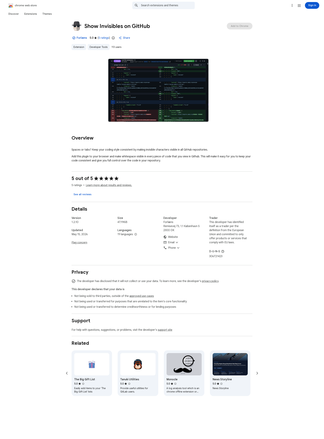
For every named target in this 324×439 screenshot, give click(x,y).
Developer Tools (98, 47)
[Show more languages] (136, 234)
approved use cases (141, 296)
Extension (79, 47)
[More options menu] (292, 5)
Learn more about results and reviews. (109, 185)
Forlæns (82, 38)
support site (165, 330)
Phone (172, 248)
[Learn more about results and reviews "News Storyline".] (221, 384)
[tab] (14, 14)
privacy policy (210, 281)
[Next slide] (257, 373)
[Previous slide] (66, 373)
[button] (299, 5)
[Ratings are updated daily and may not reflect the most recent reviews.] (113, 38)
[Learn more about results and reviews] (222, 251)
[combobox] (168, 5)
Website (173, 237)
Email (171, 242)
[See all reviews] (82, 194)
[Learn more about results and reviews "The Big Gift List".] (83, 384)
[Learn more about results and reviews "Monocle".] (175, 384)
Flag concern (79, 242)
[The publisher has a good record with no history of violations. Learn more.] (74, 38)
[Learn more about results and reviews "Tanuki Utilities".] (129, 384)
